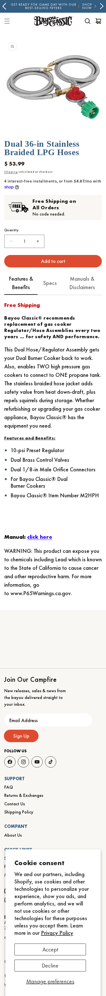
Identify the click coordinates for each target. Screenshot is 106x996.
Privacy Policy (57, 932)
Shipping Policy (18, 812)
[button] (87, 21)
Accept (50, 949)
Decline (50, 965)
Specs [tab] (50, 283)
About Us (13, 835)
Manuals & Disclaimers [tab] (82, 283)
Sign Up (21, 736)
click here (39, 536)
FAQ (8, 787)
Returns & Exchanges (23, 795)
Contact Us (14, 804)
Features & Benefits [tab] (21, 283)
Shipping (11, 171)
